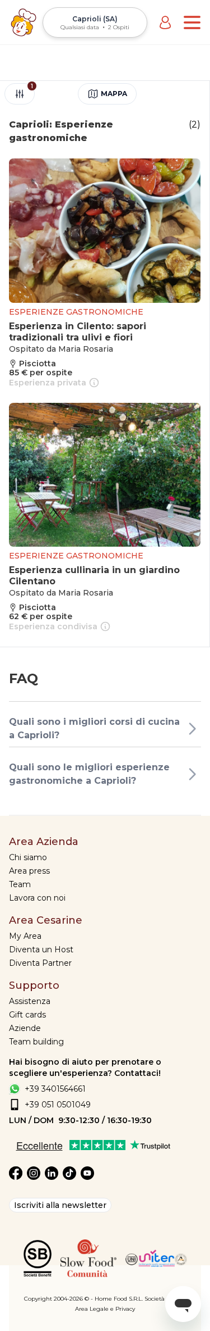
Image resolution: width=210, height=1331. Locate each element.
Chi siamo (28, 857)
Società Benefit (165, 1298)
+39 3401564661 (55, 1089)
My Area (25, 936)
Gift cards (27, 1015)
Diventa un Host (41, 949)
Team (20, 884)
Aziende (25, 1028)
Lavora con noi (37, 898)
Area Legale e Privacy (105, 1308)
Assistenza (29, 1001)
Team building (36, 1042)
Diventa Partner (40, 963)
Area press (29, 871)
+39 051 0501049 (58, 1105)
